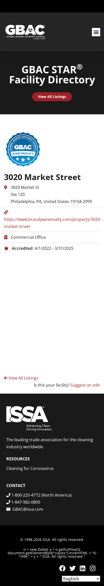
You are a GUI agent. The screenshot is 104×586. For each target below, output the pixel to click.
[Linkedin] (82, 568)
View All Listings (23, 378)
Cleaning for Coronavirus (30, 468)
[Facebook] (62, 568)
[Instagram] (93, 568)
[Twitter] (72, 568)
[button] (96, 32)
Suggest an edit (85, 385)
